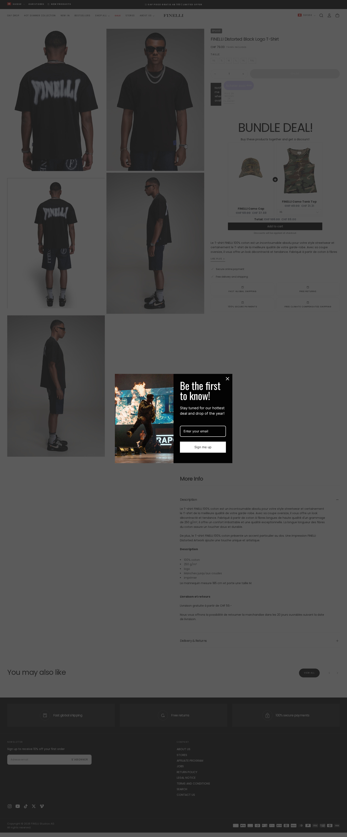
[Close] (227, 379)
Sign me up (202, 447)
